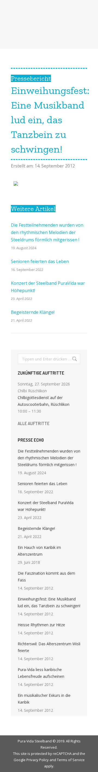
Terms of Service (71, 759)
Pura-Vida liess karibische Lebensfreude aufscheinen (41, 673)
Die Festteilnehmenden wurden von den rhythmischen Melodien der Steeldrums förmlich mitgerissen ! (47, 232)
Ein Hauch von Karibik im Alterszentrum (39, 551)
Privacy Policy (37, 759)
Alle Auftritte (34, 423)
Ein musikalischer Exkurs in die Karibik (44, 699)
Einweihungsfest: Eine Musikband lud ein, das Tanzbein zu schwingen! (49, 602)
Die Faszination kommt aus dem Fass (46, 577)
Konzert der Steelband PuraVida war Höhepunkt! (48, 286)
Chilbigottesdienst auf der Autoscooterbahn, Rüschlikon (43, 401)
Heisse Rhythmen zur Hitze (41, 624)
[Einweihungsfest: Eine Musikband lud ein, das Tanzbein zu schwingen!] (16, 184)
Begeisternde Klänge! (32, 312)
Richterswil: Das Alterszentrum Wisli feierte (49, 647)
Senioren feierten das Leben (40, 261)
